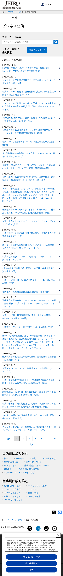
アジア (10, 12)
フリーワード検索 (11, 37)
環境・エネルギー (12, 496)
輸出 (6, 458)
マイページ (49, 5)
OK (31, 570)
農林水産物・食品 (12, 486)
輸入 (34, 458)
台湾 (19, 12)
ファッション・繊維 (37, 486)
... (48, 438)
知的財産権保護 (11, 462)
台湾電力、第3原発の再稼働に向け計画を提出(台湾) (26, 292)
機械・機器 (33, 493)
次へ (31, 444)
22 (55, 438)
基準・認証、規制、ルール (36, 465)
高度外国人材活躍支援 (29, 469)
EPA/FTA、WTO (33, 462)
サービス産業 (34, 496)
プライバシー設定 (31, 557)
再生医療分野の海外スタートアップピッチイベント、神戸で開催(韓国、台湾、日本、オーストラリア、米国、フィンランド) (29, 303)
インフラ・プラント (13, 500)
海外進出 (20, 458)
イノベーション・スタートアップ (19, 472)
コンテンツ (35, 489)
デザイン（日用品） (13, 489)
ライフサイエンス (12, 493)
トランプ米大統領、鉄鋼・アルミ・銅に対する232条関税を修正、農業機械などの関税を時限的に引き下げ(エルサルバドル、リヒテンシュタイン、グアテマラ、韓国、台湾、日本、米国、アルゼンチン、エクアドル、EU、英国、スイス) (28, 194)
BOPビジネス (10, 465)
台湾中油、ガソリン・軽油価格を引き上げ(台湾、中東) (27, 327)
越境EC (7, 469)
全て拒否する (31, 563)
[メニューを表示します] (58, 5)
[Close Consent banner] (58, 535)
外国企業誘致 (49, 458)
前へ (9, 438)
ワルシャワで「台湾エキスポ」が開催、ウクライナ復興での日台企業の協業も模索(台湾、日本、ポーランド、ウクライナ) (29, 106)
